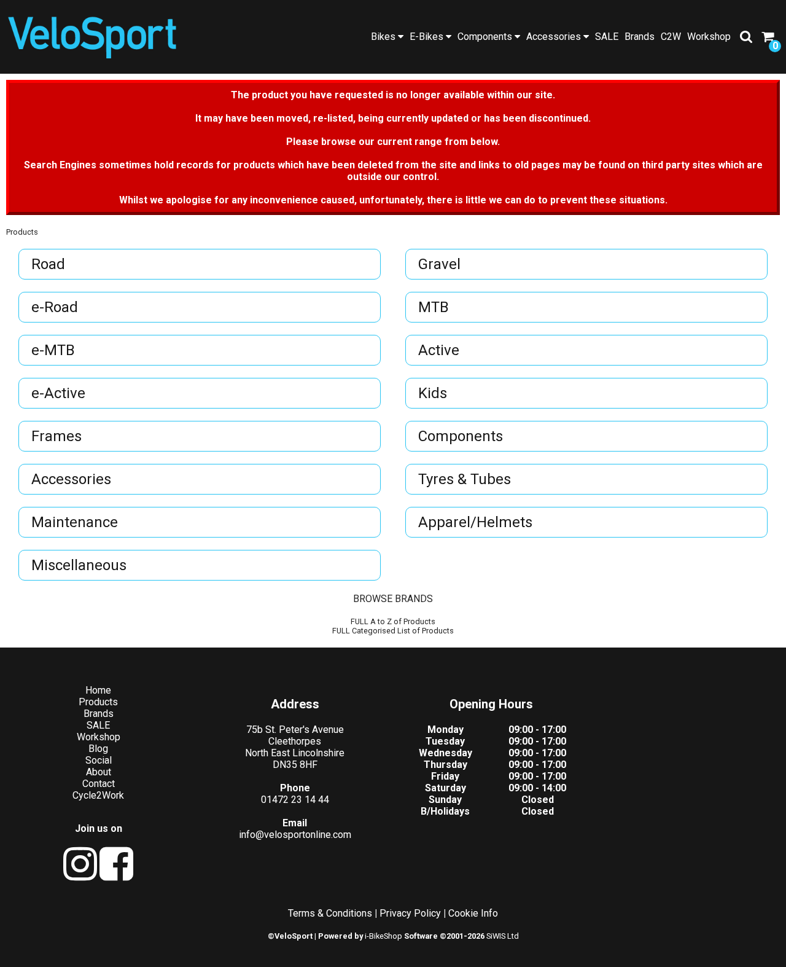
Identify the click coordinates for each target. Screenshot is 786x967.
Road (48, 264)
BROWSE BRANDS (393, 599)
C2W (671, 36)
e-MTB (53, 350)
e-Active (58, 393)
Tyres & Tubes (464, 479)
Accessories (554, 36)
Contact (98, 783)
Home (98, 690)
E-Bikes (428, 36)
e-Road (54, 307)
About (98, 772)
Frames (56, 436)
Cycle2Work (98, 795)
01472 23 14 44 (295, 799)
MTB (433, 307)
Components (486, 36)
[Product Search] (746, 36)
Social (98, 760)
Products (22, 232)
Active (438, 350)
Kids (432, 393)
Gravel (439, 264)
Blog (98, 748)
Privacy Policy (410, 913)
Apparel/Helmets (475, 522)
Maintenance (74, 522)
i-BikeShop (383, 936)
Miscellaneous (78, 565)
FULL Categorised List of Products (393, 630)
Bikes (384, 36)
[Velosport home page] (92, 35)
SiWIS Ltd (502, 936)
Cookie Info (473, 913)
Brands (640, 36)
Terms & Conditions (330, 913)
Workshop (709, 36)
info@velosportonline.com (295, 834)
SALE (606, 36)
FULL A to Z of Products (393, 621)
